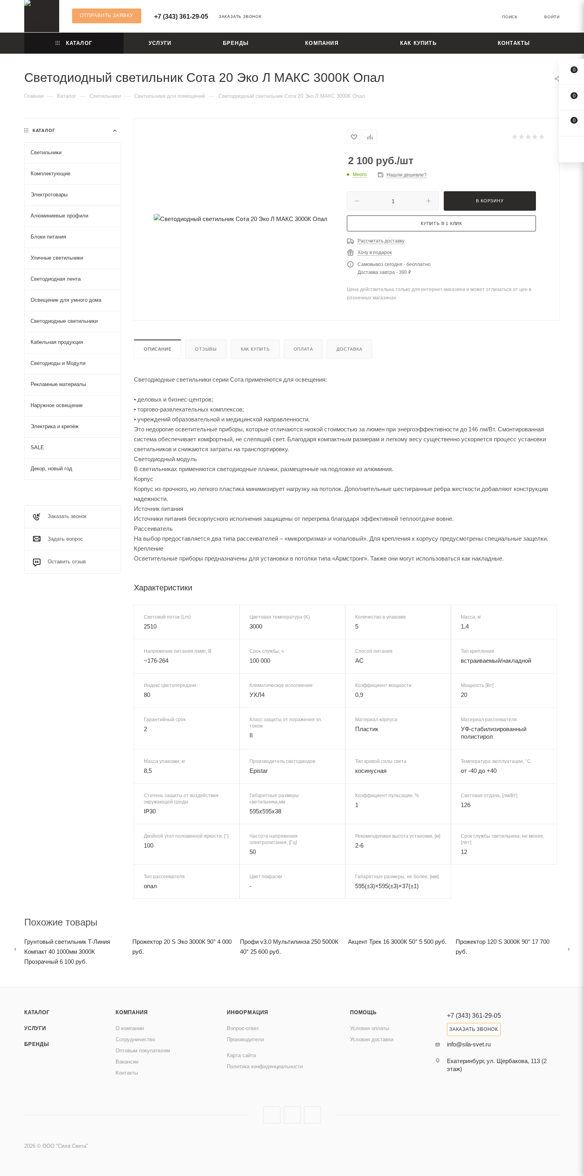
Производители (245, 1039)
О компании (130, 1028)
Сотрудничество (135, 1039)
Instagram (271, 1115)
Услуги (35, 1028)
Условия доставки (371, 1039)
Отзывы (206, 349)
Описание (157, 349)
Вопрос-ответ (243, 1028)
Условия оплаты (369, 1028)
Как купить (255, 349)
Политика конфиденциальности (265, 1066)
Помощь (363, 1012)
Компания (131, 1012)
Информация (247, 1012)
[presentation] (15, 949)
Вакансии (127, 1062)
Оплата (303, 349)
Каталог (37, 1012)
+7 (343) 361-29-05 (181, 16)
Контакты (127, 1073)
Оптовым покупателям (143, 1051)
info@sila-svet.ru (469, 1044)
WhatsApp (312, 1115)
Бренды (36, 1044)
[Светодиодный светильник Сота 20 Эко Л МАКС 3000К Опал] (240, 218)
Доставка (349, 349)
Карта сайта (241, 1055)
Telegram (292, 1115)
